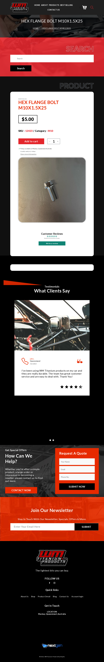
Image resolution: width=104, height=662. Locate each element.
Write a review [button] (52, 243)
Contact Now (21, 490)
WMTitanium (48, 656)
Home (36, 28)
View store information (28, 154)
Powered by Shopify (59, 656)
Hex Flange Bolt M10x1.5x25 (56, 28)
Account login (77, 596)
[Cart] (84, 7)
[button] (92, 7)
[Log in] (80, 7)
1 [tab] (50, 440)
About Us (25, 596)
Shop (33, 596)
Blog (55, 596)
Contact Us (64, 596)
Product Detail (44, 596)
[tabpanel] (52, 349)
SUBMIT (86, 526)
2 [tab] (54, 440)
